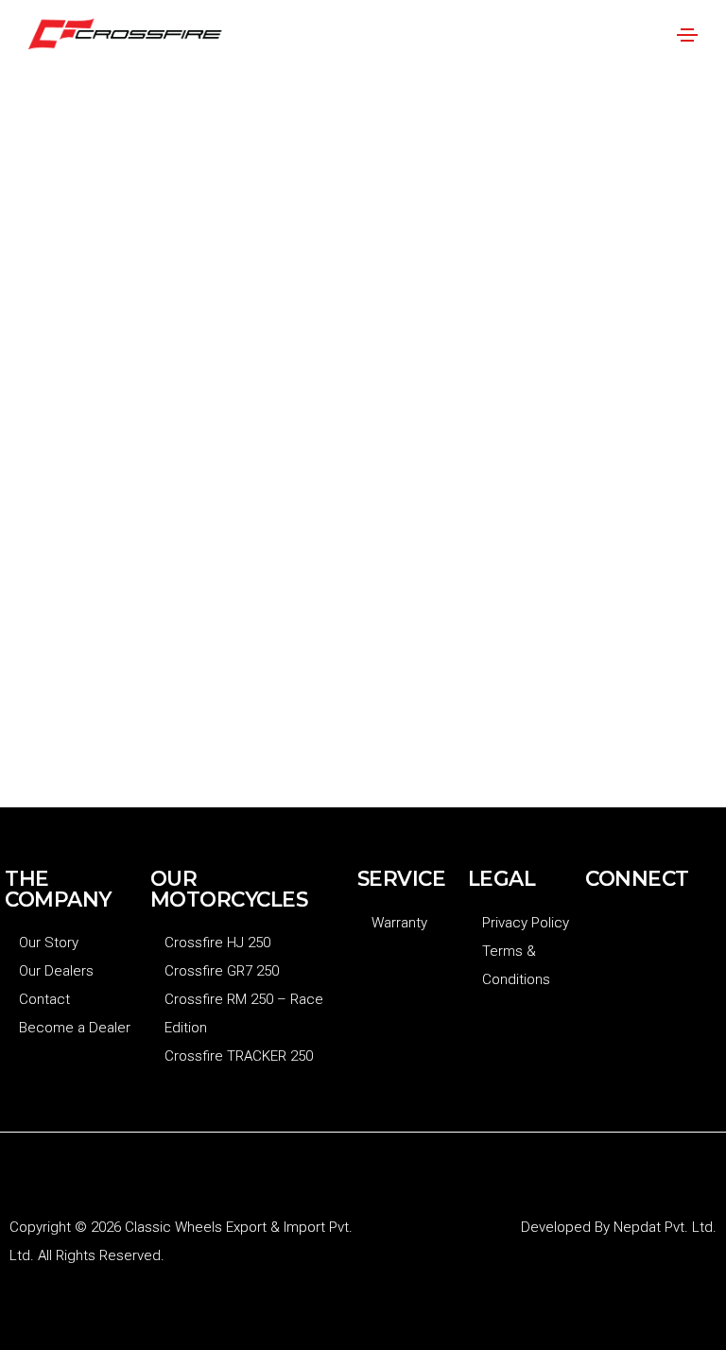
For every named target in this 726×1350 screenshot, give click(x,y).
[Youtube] (608, 979)
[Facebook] (608, 932)
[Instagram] (660, 932)
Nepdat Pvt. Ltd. (665, 1227)
